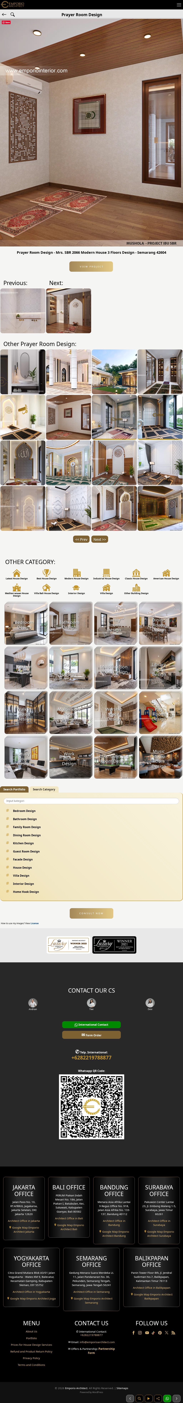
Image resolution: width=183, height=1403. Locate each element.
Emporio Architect (76, 1388)
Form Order (91, 1035)
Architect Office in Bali (69, 1218)
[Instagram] (140, 1333)
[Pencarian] (139, 1398)
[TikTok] (154, 1333)
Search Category (44, 789)
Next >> (99, 539)
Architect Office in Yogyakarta (31, 1291)
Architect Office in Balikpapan (151, 1287)
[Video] (149, 1398)
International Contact (93, 1024)
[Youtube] (147, 1333)
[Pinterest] (160, 1333)
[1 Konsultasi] (167, 1398)
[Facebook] (134, 1333)
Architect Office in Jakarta (24, 1221)
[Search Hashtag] (12, 14)
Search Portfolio (14, 789)
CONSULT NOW (91, 913)
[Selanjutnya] (176, 1398)
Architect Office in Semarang (91, 1291)
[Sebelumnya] (130, 1398)
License (35, 923)
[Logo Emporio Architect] (12, 4)
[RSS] (173, 1333)
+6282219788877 (91, 1057)
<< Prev (81, 539)
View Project (91, 266)
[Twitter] (167, 1334)
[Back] (4, 14)
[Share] (158, 1398)
